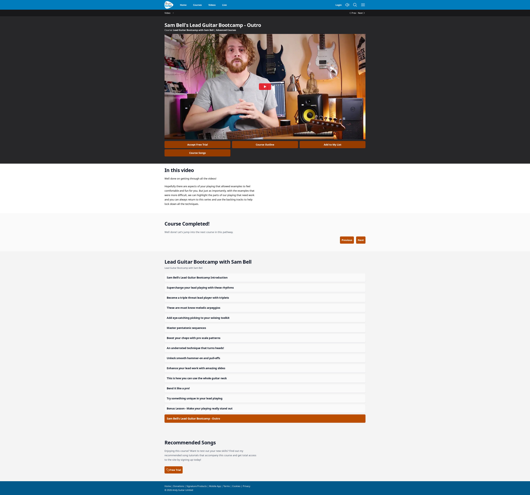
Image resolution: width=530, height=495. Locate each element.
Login (339, 4)
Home (183, 4)
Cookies (236, 486)
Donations (178, 486)
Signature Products (196, 486)
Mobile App (215, 486)
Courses (197, 4)
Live (224, 4)
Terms (226, 486)
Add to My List (332, 144)
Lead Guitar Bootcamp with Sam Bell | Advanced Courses (204, 30)
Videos (212, 4)
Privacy (246, 486)
